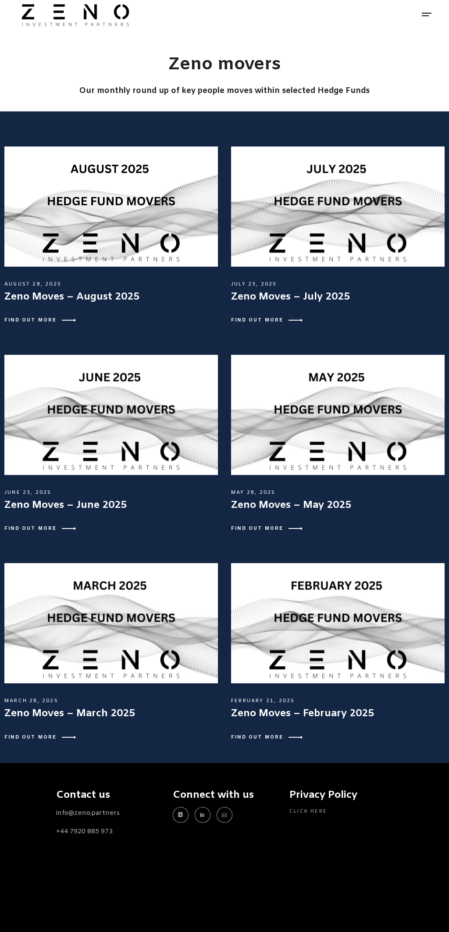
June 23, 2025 (28, 492)
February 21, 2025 (263, 701)
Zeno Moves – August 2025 (71, 297)
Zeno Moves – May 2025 (291, 505)
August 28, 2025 (32, 284)
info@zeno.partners (88, 813)
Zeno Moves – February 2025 (302, 713)
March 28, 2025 (31, 701)
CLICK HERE (308, 811)
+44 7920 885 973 (84, 831)
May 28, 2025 (253, 492)
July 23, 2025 (254, 284)
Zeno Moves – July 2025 (290, 297)
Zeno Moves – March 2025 (69, 713)
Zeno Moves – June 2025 (65, 505)
